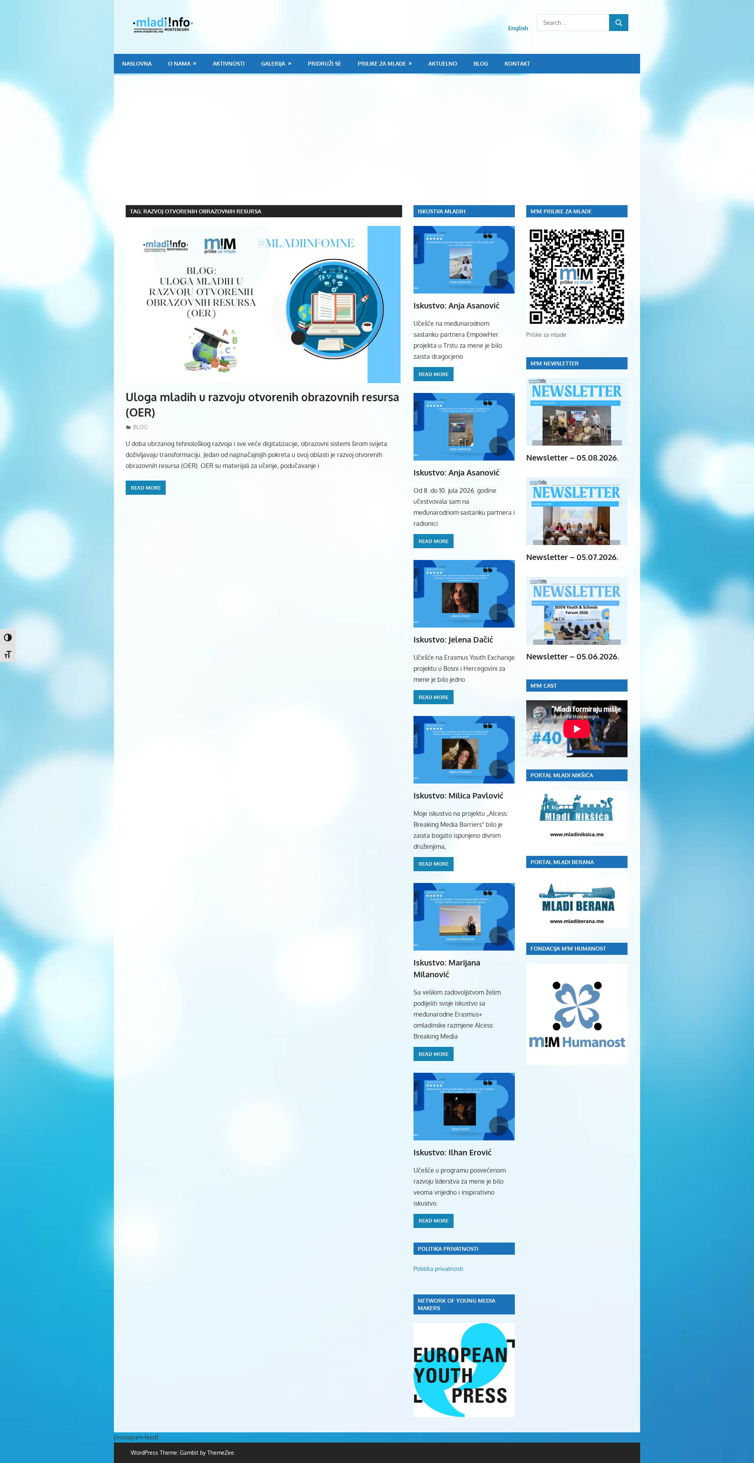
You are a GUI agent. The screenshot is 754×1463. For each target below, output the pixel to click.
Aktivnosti (229, 63)
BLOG (481, 63)
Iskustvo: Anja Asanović (457, 305)
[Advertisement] (383, 146)
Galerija (273, 63)
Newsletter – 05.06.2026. (572, 656)
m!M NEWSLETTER (555, 363)
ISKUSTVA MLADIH (441, 211)
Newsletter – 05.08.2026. (572, 457)
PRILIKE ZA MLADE (382, 63)
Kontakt (517, 63)
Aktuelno (442, 63)
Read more (146, 488)
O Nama (179, 63)
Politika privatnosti (438, 1268)
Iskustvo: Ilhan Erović (453, 1152)
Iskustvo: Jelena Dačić (453, 639)
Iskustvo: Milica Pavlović (458, 795)
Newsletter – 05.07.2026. (572, 557)
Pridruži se (324, 63)
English (518, 28)
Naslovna (137, 63)
